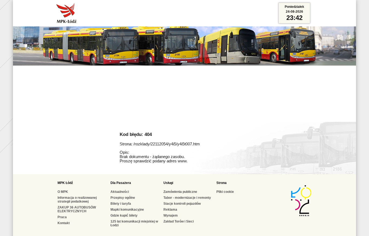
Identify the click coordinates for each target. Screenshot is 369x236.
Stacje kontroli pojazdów (182, 204)
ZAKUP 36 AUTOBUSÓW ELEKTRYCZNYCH (77, 209)
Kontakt (64, 223)
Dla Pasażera (120, 183)
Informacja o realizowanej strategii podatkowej (77, 199)
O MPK (63, 192)
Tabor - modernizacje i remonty (187, 198)
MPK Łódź (65, 183)
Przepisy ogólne (122, 198)
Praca (62, 217)
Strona (221, 183)
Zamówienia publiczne (180, 192)
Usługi (168, 183)
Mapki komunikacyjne (127, 209)
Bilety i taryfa (120, 204)
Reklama (170, 209)
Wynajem (170, 215)
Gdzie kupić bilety (123, 215)
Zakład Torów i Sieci (178, 221)
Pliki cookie (225, 192)
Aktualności (119, 192)
